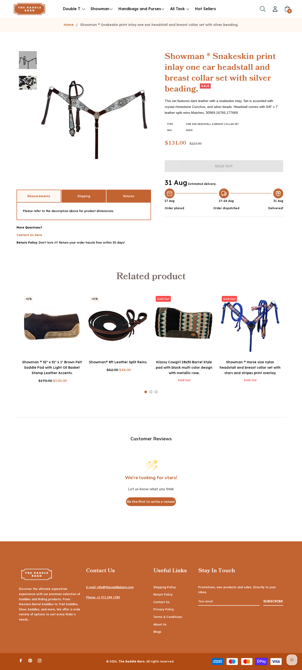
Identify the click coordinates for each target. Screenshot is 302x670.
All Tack (178, 8)
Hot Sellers (205, 8)
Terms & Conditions (167, 617)
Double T (71, 8)
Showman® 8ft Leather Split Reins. (118, 362)
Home (69, 25)
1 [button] (145, 392)
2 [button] (151, 392)
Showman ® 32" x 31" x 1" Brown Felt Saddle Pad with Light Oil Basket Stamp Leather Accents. (52, 367)
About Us (160, 624)
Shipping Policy (164, 587)
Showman (100, 8)
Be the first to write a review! (151, 501)
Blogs (157, 631)
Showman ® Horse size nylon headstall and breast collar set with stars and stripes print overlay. (250, 367)
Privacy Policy (163, 609)
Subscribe (273, 601)
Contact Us (161, 602)
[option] (52, 343)
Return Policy (162, 594)
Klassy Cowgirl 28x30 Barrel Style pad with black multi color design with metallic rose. (184, 367)
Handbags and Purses (139, 8)
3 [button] (156, 392)
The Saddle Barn (131, 661)
